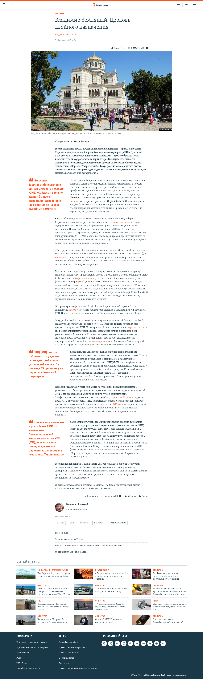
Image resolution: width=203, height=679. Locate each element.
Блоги (40, 601)
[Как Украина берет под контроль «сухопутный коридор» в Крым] (25, 574)
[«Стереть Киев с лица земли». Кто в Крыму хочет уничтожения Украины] (83, 574)
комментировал (98, 341)
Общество (158, 570)
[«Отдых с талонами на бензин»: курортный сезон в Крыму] (83, 589)
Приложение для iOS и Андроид (32, 647)
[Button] (118, 48)
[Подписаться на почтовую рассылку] (163, 643)
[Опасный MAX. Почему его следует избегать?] (83, 620)
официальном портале (88, 278)
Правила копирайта (69, 653)
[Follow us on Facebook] (104, 643)
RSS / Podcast (22, 663)
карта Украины (124, 397)
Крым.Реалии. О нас (69, 642)
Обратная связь (66, 658)
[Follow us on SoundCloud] (143, 643)
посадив (74, 201)
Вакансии (64, 663)
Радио (19, 658)
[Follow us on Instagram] (123, 643)
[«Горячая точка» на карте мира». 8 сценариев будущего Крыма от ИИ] (141, 604)
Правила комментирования (73, 647)
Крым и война (102, 570)
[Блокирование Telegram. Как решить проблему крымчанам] (25, 620)
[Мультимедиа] (194, 5)
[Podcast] (156, 643)
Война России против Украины (52, 570)
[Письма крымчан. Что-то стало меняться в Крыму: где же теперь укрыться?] (25, 604)
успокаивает (62, 257)
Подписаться (22, 653)
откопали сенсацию (119, 222)
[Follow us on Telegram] (136, 643)
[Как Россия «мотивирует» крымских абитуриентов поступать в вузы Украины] (141, 574)
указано (73, 310)
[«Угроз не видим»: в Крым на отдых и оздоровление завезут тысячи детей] (83, 604)
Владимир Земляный (65, 35)
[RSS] (150, 643)
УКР (178, 5)
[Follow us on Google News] (130, 643)
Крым (156, 601)
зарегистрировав (137, 327)
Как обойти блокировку (28, 668)
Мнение (59, 14)
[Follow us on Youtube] (117, 643)
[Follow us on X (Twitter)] (110, 643)
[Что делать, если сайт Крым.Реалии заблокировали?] (141, 620)
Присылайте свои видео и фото (31, 642)
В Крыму (118, 404)
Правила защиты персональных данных (78, 668)
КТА (186, 5)
